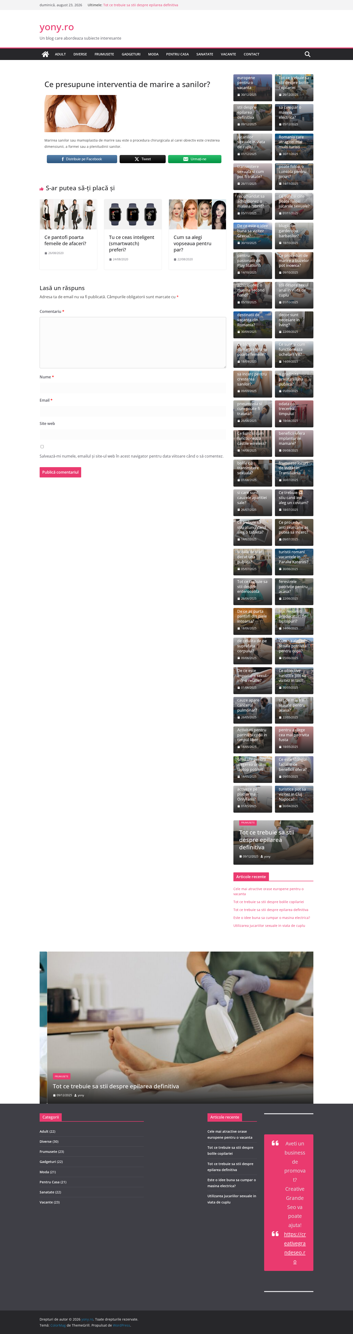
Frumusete (104, 54)
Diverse (80, 54)
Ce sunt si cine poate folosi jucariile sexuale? (294, 201)
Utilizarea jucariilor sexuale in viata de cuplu (251, 139)
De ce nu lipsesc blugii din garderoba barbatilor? (293, 228)
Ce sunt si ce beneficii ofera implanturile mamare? (292, 436)
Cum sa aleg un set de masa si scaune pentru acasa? (292, 703)
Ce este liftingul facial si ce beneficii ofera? (293, 764)
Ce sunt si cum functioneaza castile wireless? (251, 438)
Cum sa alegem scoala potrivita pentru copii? (293, 645)
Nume (47, 377)
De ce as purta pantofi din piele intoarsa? (252, 616)
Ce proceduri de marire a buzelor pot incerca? (294, 260)
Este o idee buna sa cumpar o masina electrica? (294, 110)
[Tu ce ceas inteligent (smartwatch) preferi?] (133, 202)
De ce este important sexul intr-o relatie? (251, 675)
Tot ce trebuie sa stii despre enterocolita (252, 586)
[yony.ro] (45, 54)
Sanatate (204, 54)
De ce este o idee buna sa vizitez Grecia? (252, 230)
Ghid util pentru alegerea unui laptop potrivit (251, 764)
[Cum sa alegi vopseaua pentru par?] (197, 202)
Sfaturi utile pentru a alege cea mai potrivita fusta (294, 732)
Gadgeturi (131, 54)
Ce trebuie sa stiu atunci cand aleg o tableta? (251, 527)
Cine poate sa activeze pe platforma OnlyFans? (249, 792)
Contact (251, 54)
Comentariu (52, 311)
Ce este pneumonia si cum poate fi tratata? (249, 406)
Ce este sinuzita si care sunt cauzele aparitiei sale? (252, 495)
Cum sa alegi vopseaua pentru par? (192, 243)
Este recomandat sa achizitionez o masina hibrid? (251, 199)
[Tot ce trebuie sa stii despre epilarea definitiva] (176, 955)
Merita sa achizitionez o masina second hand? (251, 288)
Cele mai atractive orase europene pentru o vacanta (250, 77)
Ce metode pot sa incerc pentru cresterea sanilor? (252, 377)
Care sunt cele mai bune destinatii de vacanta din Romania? (250, 314)
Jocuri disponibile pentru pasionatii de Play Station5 (249, 255)
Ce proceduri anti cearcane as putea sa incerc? (293, 527)
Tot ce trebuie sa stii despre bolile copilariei (294, 82)
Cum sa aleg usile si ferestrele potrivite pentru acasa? (293, 581)
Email (46, 400)
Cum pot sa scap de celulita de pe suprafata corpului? (252, 643)
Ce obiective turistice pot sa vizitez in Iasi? (292, 675)
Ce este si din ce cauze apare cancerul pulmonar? (251, 703)
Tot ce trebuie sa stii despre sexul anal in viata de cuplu (294, 288)
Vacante (228, 54)
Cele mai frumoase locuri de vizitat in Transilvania (293, 466)
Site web (47, 423)
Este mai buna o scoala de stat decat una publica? (251, 555)
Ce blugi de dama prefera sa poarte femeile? (252, 349)
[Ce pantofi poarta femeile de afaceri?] (68, 202)
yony (267, 856)
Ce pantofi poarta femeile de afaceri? (65, 240)
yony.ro (57, 26)
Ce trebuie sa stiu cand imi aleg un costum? (293, 497)
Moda (153, 54)
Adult (60, 54)
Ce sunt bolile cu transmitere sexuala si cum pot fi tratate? (252, 169)
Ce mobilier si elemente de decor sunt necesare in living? (291, 314)
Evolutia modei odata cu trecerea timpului (292, 406)
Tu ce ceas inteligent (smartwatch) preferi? (131, 243)
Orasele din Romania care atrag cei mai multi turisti (291, 139)
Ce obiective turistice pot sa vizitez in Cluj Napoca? (292, 792)
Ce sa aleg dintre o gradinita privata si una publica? (294, 377)
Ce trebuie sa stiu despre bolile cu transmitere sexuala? (249, 463)
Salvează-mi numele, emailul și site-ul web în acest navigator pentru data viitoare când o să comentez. (132, 456)
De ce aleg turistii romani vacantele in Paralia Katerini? (293, 555)
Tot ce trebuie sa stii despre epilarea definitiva (140, 5)
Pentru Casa (177, 54)
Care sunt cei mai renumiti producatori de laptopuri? (292, 614)
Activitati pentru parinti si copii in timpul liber (252, 734)
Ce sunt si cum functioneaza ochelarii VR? (292, 349)
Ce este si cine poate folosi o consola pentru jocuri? (292, 169)
